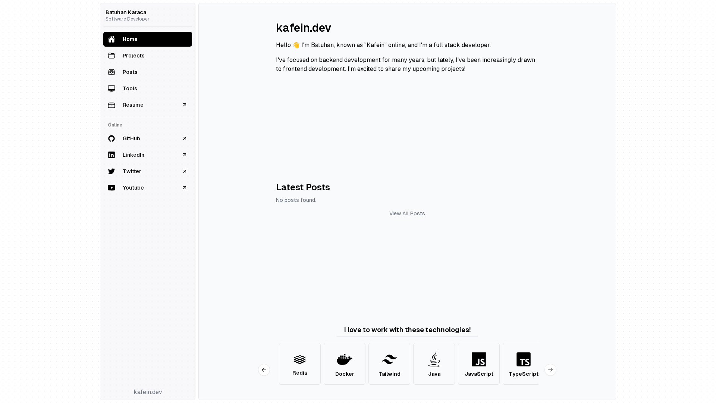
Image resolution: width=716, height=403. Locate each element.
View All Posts (407, 213)
